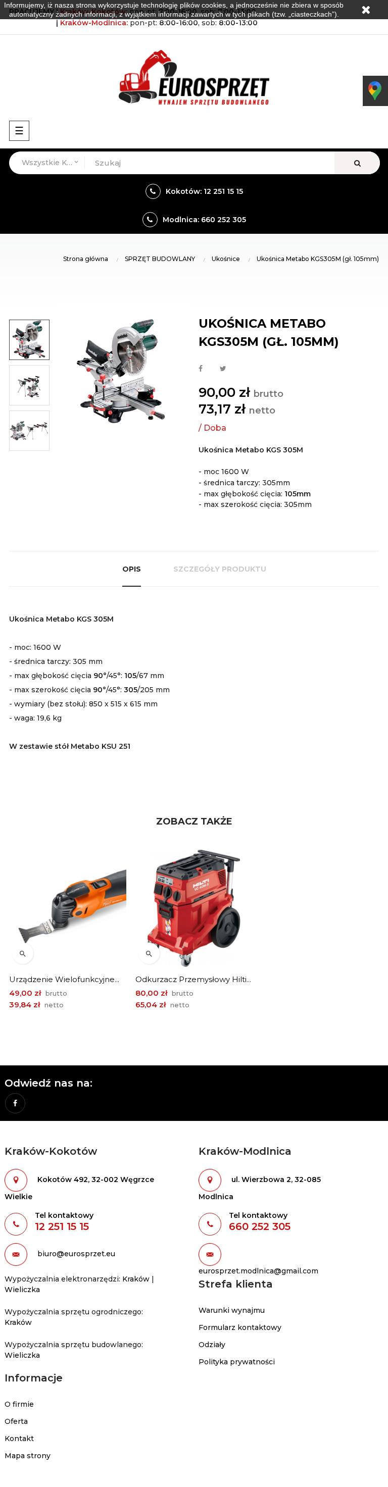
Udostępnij (201, 369)
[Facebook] (15, 1103)
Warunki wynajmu (232, 1310)
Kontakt (19, 1438)
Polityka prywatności (237, 1361)
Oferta (16, 1421)
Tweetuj (223, 369)
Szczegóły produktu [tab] (219, 569)
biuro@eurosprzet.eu (76, 1253)
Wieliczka (22, 1289)
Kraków (136, 1279)
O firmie (19, 1404)
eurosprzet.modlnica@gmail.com (258, 1270)
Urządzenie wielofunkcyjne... (64, 979)
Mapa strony (28, 1455)
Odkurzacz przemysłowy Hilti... (193, 979)
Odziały (212, 1344)
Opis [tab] (131, 569)
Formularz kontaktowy (240, 1327)
